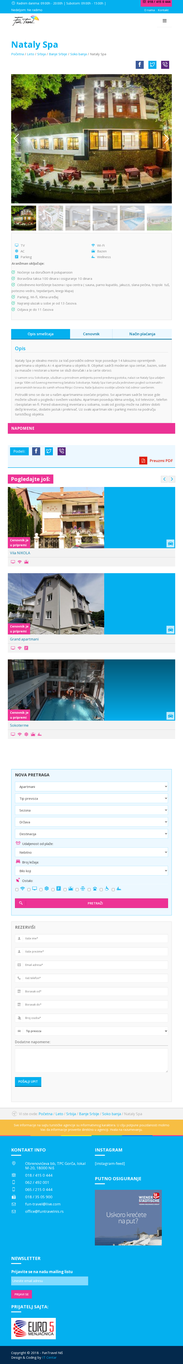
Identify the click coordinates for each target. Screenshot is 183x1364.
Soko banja (78, 54)
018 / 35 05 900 (38, 1196)
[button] (167, 139)
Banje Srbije (58, 54)
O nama (149, 10)
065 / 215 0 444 (38, 1189)
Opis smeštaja (41, 333)
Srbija (41, 54)
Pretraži (95, 903)
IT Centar (49, 1357)
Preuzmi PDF (161, 460)
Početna (17, 54)
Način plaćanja (142, 333)
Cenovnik (91, 333)
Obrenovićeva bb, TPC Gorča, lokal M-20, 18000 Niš (55, 1165)
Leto (30, 54)
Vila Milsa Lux (21, 639)
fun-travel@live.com (42, 1204)
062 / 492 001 (37, 1182)
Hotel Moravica (22, 725)
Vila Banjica (19, 552)
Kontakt (163, 10)
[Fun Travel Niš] (26, 20)
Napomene (22, 428)
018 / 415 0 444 (38, 1175)
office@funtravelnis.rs (44, 1211)
